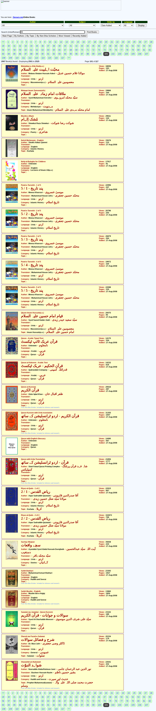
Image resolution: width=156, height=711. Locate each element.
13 (67, 42)
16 (84, 42)
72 (93, 50)
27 (146, 42)
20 (106, 42)
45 (93, 46)
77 (122, 50)
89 (37, 54)
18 (95, 42)
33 (26, 46)
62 (37, 50)
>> (69, 58)
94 (65, 54)
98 (88, 54)
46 (99, 46)
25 (134, 42)
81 (144, 50)
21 (112, 42)
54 (144, 46)
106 (139, 54)
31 (14, 46)
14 (72, 42)
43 (82, 46)
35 (37, 46)
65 (54, 50)
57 (9, 50)
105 (133, 54)
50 (122, 46)
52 (133, 46)
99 (93, 54)
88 (31, 54)
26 (140, 42)
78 (127, 50)
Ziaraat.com (18, 17)
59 (20, 50)
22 (117, 42)
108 (3, 58)
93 (59, 54)
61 (31, 50)
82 (150, 50)
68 (71, 50)
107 (146, 54)
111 (23, 58)
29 (3, 46)
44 (88, 46)
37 (48, 46)
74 (105, 50)
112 (30, 58)
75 (110, 50)
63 (43, 50)
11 (56, 42)
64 (48, 50)
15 (78, 42)
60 (26, 50)
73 (99, 50)
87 (26, 54)
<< (3, 42)
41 (71, 46)
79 (133, 50)
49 (116, 46)
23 (123, 42)
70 (82, 50)
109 (10, 58)
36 (43, 46)
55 (150, 46)
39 (59, 46)
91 (48, 54)
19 (100, 42)
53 (138, 46)
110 (17, 58)
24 (129, 42)
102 (113, 54)
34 (31, 46)
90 (43, 54)
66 (59, 50)
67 (65, 50)
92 (54, 54)
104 (126, 54)
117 (62, 58)
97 (82, 54)
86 (20, 54)
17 (89, 42)
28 (151, 42)
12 (61, 42)
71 (88, 50)
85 (14, 54)
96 (76, 54)
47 (105, 46)
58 (14, 50)
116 (56, 58)
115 (49, 58)
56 (3, 50)
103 (119, 54)
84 (9, 54)
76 (116, 50)
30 (9, 46)
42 (76, 46)
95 (71, 54)
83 (3, 54)
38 (54, 46)
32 (20, 46)
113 (36, 58)
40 (65, 46)
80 (138, 50)
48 (110, 46)
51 (127, 46)
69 (76, 50)
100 (99, 54)
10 (50, 42)
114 (43, 58)
